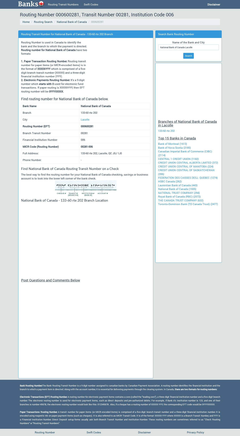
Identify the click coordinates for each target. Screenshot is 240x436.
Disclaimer (144, 432)
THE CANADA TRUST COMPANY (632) (180, 200)
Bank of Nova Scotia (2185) (174, 147)
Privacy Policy (195, 432)
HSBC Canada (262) (170, 181)
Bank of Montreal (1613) (172, 144)
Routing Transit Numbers (63, 4)
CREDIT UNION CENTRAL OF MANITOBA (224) (185, 166)
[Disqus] (85, 332)
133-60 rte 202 (166, 131)
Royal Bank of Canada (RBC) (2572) (179, 196)
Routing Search (43, 22)
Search (188, 55)
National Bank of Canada (72, 22)
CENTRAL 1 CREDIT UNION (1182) (178, 159)
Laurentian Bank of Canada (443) (177, 185)
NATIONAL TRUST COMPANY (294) (179, 193)
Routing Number (45, 432)
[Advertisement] (84, 28)
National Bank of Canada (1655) (177, 189)
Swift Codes (91, 4)
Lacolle (85, 119)
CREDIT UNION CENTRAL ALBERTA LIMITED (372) (188, 162)
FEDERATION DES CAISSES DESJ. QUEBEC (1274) (188, 177)
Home (26, 22)
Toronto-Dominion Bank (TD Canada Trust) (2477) (188, 204)
